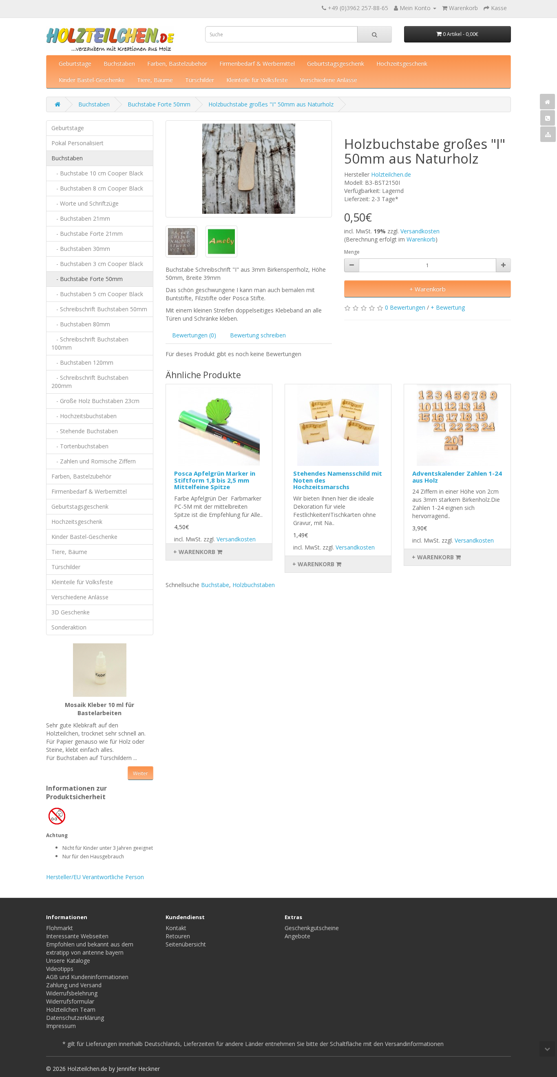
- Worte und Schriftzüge (85, 203)
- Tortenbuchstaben (79, 446)
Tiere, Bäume (155, 80)
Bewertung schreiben (258, 335)
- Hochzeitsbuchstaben (84, 416)
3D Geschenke (70, 612)
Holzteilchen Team (70, 1009)
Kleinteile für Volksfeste (257, 80)
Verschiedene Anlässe (328, 80)
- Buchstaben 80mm (80, 324)
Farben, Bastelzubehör (177, 63)
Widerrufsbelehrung (71, 993)
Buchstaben (119, 63)
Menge (352, 251)
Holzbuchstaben (253, 585)
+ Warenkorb (427, 289)
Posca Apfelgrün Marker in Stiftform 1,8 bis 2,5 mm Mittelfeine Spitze (214, 480)
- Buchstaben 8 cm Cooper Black (97, 188)
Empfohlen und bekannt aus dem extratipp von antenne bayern (89, 948)
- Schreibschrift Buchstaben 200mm (89, 382)
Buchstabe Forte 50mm (159, 104)
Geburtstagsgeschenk (335, 63)
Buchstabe (215, 585)
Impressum (61, 1026)
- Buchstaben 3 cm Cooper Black (97, 264)
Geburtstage (75, 63)
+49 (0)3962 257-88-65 (358, 8)
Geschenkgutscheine (312, 928)
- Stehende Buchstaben (84, 431)
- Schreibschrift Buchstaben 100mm (89, 343)
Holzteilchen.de (391, 174)
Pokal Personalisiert (77, 143)
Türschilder (199, 80)
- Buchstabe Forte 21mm (87, 233)
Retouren (178, 936)
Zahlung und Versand (74, 985)
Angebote (297, 936)
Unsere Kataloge (68, 960)
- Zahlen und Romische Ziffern (93, 461)
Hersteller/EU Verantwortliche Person (95, 877)
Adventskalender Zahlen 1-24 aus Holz (457, 476)
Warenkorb (421, 239)
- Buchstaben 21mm (80, 218)
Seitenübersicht (186, 944)
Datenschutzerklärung (75, 1018)
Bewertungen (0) (194, 335)
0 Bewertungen (405, 307)
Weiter (140, 773)
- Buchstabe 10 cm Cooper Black (97, 173)
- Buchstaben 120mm (82, 362)
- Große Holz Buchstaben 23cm (95, 401)
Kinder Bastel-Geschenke (92, 80)
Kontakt (176, 928)
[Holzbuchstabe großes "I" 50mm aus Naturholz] (249, 168)
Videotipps (59, 969)
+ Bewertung (448, 307)
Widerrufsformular (70, 1001)
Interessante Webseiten (77, 936)
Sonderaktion (68, 627)
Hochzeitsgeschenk (401, 63)
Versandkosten (420, 231)
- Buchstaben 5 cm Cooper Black (97, 294)
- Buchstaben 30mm (80, 249)
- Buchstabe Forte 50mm (87, 279)
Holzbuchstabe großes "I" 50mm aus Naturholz (271, 104)
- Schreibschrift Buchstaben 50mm (99, 309)
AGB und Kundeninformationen (87, 977)
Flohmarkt (59, 928)
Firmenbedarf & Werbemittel (257, 63)
